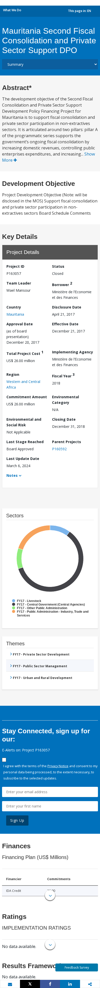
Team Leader (18, 283)
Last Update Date (22, 458)
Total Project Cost (24, 353)
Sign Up (17, 820)
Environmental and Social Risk (23, 422)
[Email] (10, 984)
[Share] (50, 984)
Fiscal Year (63, 375)
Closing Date (64, 419)
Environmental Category (65, 399)
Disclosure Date (66, 307)
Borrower (62, 284)
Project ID (15, 266)
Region (12, 374)
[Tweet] (30, 984)
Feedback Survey (77, 967)
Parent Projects (66, 441)
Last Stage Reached (25, 441)
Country (13, 307)
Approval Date (19, 324)
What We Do (12, 10)
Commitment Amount (26, 396)
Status (58, 266)
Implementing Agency (72, 352)
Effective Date (65, 324)
